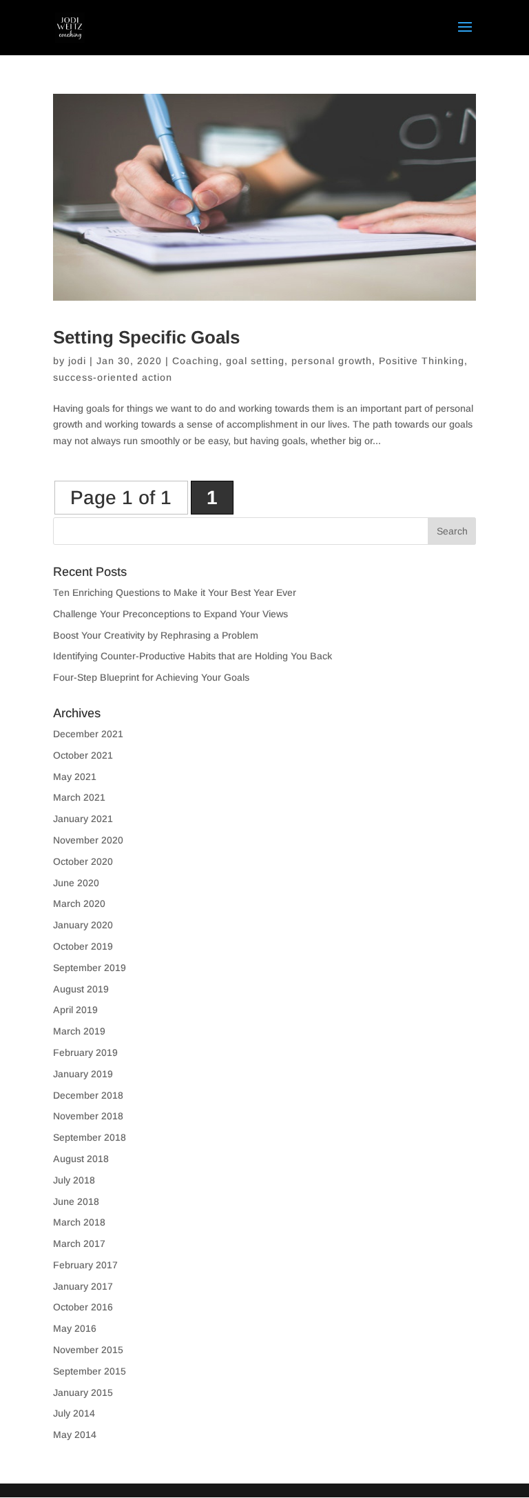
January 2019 (83, 1073)
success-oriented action (112, 377)
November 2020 (88, 840)
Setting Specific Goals (146, 337)
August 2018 (81, 1158)
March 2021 (79, 797)
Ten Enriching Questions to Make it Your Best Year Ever (174, 592)
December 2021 (88, 733)
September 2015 (89, 1371)
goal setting (255, 360)
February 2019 (85, 1052)
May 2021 (74, 776)
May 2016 (74, 1328)
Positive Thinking (421, 360)
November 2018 (88, 1115)
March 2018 (79, 1222)
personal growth (331, 360)
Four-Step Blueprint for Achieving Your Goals (151, 677)
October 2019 (83, 946)
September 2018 (89, 1137)
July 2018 (74, 1180)
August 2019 (81, 989)
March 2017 (79, 1243)
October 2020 (83, 861)
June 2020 (76, 882)
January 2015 (83, 1392)
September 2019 (89, 967)
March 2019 (79, 1031)
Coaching (195, 360)
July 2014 (74, 1413)
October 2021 (83, 755)
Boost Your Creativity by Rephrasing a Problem (155, 635)
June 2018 (76, 1201)
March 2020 (79, 903)
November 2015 (88, 1349)
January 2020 (83, 924)
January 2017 (83, 1286)
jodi (77, 360)
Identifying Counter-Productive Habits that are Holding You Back (192, 655)
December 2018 (88, 1095)
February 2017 (85, 1264)
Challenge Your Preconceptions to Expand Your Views (170, 613)
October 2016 (83, 1306)
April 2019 (75, 1009)
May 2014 (74, 1434)
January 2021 (83, 818)
